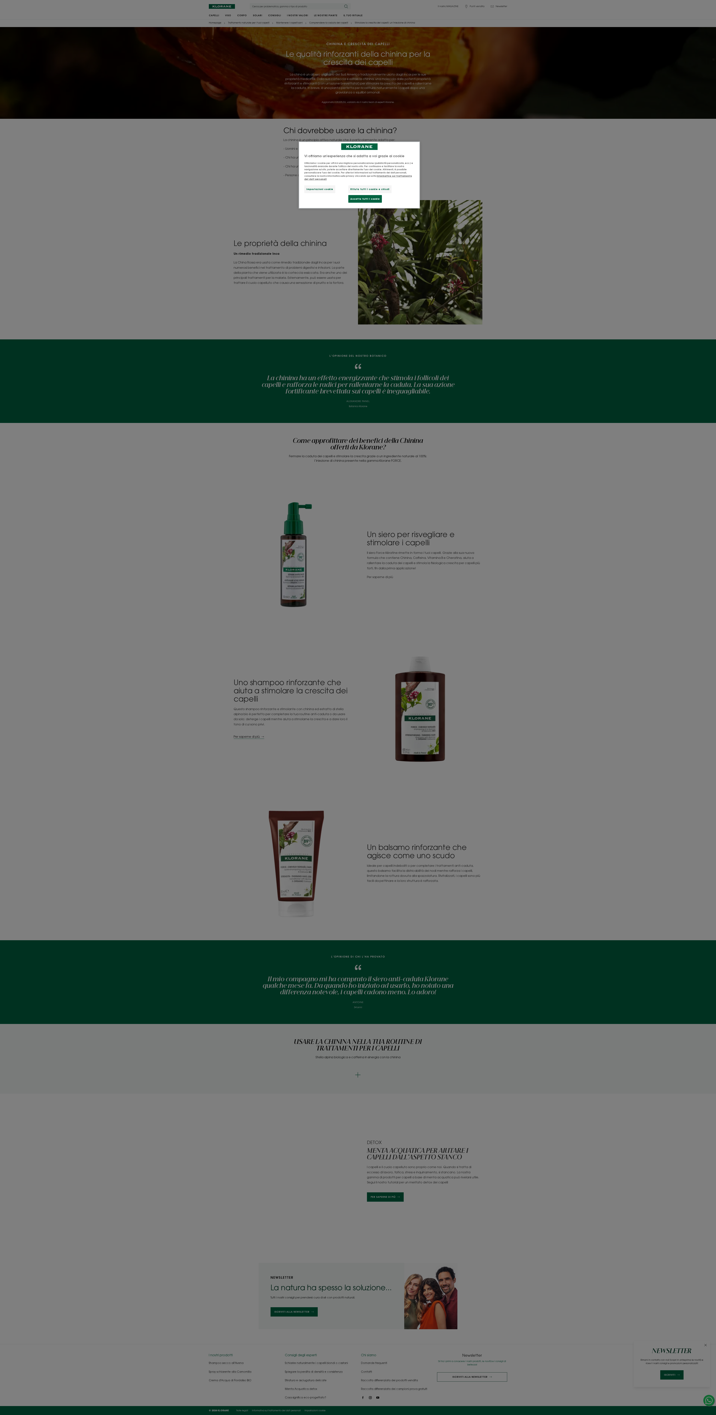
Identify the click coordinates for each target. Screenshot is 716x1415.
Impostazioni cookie (319, 189)
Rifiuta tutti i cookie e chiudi (370, 189)
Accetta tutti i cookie (365, 198)
